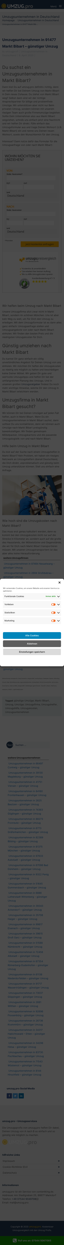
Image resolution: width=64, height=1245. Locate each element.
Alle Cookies (32, 635)
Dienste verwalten (13, 627)
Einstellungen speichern (32, 651)
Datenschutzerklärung (35, 658)
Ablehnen (32, 643)
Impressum (55, 658)
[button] (59, 582)
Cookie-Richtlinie (8, 660)
